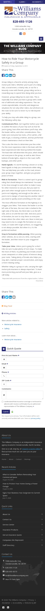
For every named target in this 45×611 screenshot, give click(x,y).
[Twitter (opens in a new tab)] (6, 75)
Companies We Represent (13, 540)
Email (5, 364)
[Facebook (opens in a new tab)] (21, 33)
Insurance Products (10, 530)
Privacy (31, 600)
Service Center (8, 524)
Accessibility (17, 603)
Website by (30, 603)
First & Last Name (10, 355)
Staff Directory (8, 545)
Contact (19, 459)
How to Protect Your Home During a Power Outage (20, 486)
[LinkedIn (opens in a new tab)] (10, 75)
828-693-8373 (11, 571)
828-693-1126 (11, 567)
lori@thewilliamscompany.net (16, 575)
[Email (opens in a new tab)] (13, 75)
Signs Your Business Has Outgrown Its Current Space (21, 495)
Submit (5, 412)
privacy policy (35, 418)
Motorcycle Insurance (12, 324)
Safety (6, 328)
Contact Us (7, 519)
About (11, 459)
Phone (5, 372)
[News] (24, 33)
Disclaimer (6, 603)
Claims (22, 2)
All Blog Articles (10, 313)
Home (4, 459)
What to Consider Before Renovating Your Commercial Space (19, 477)
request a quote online (31, 449)
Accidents (37, 2)
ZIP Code (6, 380)
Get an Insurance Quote (12, 535)
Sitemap (27, 459)
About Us (6, 514)
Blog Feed (8, 306)
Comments (6, 389)
